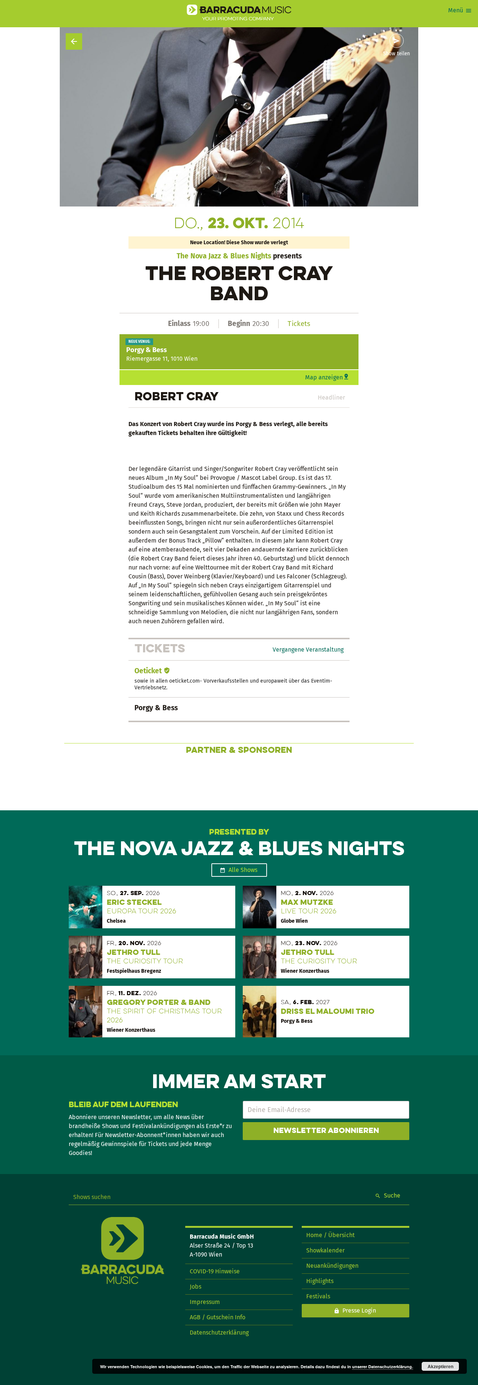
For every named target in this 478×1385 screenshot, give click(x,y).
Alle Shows (243, 869)
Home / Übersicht (330, 1235)
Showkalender (325, 1250)
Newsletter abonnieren (326, 1131)
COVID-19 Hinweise (215, 1271)
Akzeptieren (440, 1366)
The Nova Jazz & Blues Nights (224, 256)
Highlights (319, 1281)
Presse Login (359, 1310)
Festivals (318, 1296)
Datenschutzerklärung (219, 1332)
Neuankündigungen (332, 1265)
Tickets (299, 323)
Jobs (195, 1286)
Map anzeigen (324, 377)
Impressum (205, 1301)
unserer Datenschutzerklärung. (382, 1366)
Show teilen (396, 54)
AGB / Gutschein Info (217, 1317)
